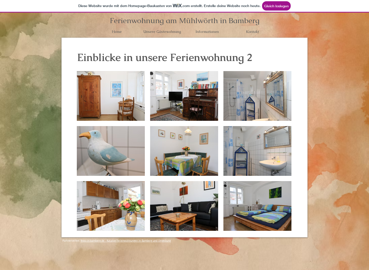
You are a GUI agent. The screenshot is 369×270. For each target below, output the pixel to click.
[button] (111, 96)
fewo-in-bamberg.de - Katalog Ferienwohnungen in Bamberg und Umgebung (126, 240)
